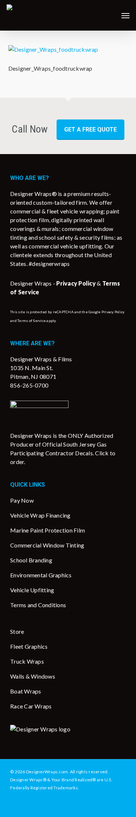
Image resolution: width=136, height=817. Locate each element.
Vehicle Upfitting (32, 589)
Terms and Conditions (38, 604)
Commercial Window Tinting (47, 545)
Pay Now (22, 500)
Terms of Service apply (36, 320)
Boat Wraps (25, 691)
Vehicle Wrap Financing (40, 515)
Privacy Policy (113, 312)
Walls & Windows (32, 676)
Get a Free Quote (90, 129)
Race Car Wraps (31, 706)
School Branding (31, 560)
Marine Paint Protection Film (47, 530)
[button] (125, 15)
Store (17, 631)
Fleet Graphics (29, 646)
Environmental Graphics (41, 574)
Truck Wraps (27, 661)
